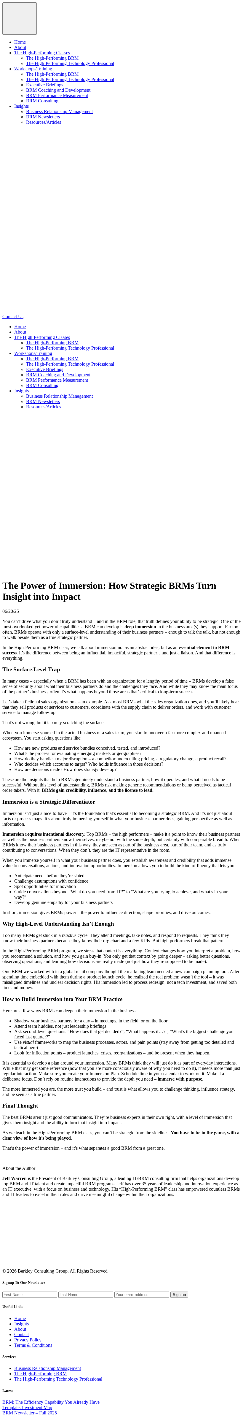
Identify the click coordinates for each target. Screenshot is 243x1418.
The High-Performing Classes (42, 52)
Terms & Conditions (33, 1345)
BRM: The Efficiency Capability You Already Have (51, 1402)
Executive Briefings (44, 84)
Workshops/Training (33, 68)
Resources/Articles (43, 122)
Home (20, 42)
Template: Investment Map (27, 1407)
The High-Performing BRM (52, 58)
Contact (21, 1334)
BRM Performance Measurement (57, 95)
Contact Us (12, 316)
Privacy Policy (27, 1339)
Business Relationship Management (59, 111)
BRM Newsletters (43, 116)
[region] (121, 66)
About (20, 47)
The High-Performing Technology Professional (70, 63)
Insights (21, 106)
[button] (19, 18)
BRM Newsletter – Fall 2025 (29, 1412)
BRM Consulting (42, 100)
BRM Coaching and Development (58, 90)
